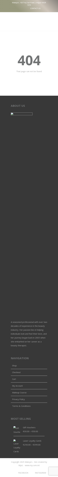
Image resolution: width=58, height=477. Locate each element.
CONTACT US (35, 8)
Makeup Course (19, 392)
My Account (17, 385)
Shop (14, 365)
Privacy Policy (18, 399)
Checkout (16, 372)
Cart (14, 379)
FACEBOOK (23, 472)
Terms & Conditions (21, 406)
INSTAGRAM (40, 472)
